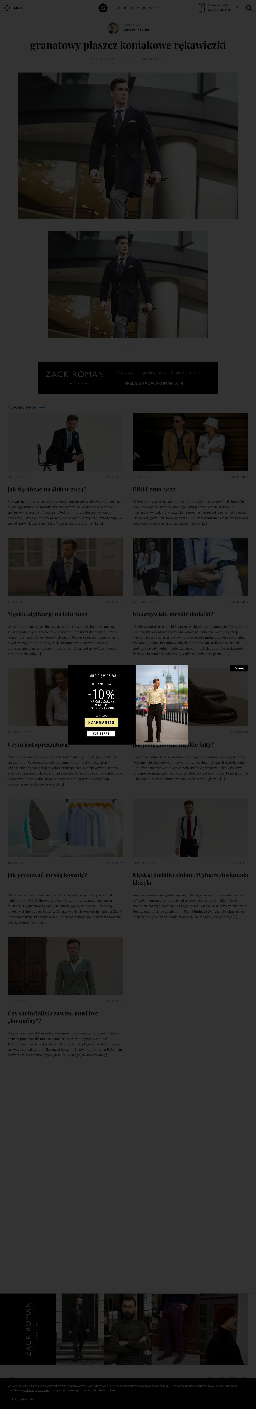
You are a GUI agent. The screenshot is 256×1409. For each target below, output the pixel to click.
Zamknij (239, 668)
